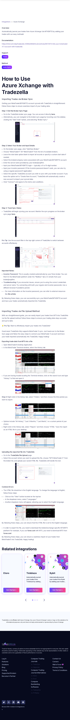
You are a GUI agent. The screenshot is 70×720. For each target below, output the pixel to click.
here (53, 114)
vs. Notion (34, 676)
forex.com (31, 531)
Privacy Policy (57, 667)
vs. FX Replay (35, 693)
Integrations (6, 22)
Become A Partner (8, 676)
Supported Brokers (9, 673)
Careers (55, 662)
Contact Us (56, 659)
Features (5, 662)
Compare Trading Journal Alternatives (38, 671)
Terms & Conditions (59, 670)
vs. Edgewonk (35, 667)
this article (12, 294)
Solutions (5, 664)
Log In (4, 659)
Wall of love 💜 (58, 664)
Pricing (4, 670)
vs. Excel (33, 679)
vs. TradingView (36, 690)
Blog (3, 667)
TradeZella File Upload (19, 455)
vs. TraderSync (35, 664)
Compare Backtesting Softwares (35, 684)
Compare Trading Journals (37, 660)
